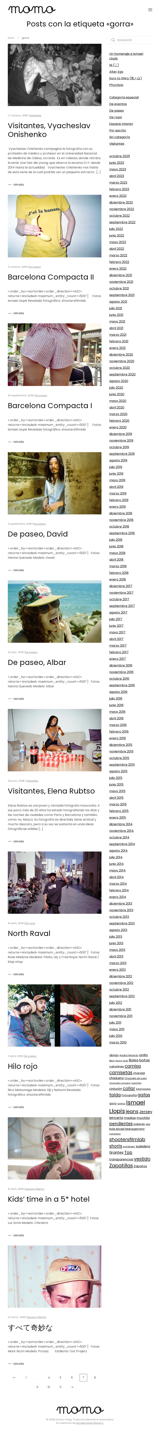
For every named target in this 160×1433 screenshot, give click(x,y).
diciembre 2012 (120, 976)
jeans (132, 1111)
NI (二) (114, 65)
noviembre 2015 (121, 751)
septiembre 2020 (122, 374)
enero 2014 (117, 897)
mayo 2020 (117, 401)
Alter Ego (116, 71)
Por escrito (117, 130)
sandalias (115, 1133)
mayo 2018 (117, 553)
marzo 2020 (118, 414)
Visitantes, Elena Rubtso (51, 791)
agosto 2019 (118, 460)
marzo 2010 (118, 1042)
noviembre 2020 (121, 361)
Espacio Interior (34, 1189)
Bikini (112, 1060)
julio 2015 (115, 778)
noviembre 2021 (121, 282)
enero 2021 (117, 348)
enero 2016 (117, 738)
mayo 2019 (117, 480)
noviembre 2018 (121, 520)
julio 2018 (115, 540)
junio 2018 (116, 546)
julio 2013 (115, 936)
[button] (150, 9)
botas (144, 1060)
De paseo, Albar (37, 662)
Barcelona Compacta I (50, 405)
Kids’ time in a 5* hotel (49, 1199)
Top (128, 1152)
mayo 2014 (117, 870)
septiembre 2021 (122, 295)
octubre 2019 (119, 447)
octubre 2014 (119, 837)
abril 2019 (116, 487)
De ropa (30, 923)
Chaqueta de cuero (135, 1078)
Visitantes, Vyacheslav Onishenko (49, 129)
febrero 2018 (119, 573)
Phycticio (116, 85)
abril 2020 (116, 407)
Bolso (134, 1060)
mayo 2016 (117, 711)
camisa (133, 1066)
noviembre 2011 (120, 1016)
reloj (148, 1124)
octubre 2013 (119, 917)
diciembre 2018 (120, 513)
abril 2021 (116, 328)
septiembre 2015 (122, 764)
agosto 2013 (118, 930)
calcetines (116, 1066)
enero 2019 (117, 506)
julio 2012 (115, 1003)
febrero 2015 (119, 811)
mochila (143, 1118)
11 (60, 1387)
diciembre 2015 (120, 745)
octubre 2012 (119, 989)
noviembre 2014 (121, 831)
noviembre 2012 (121, 983)
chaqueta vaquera (120, 1083)
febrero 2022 (119, 262)
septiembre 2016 (122, 685)
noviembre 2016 (121, 672)
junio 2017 (116, 626)
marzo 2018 (118, 566)
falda (115, 1095)
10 (49, 1387)
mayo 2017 (117, 632)
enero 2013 (117, 969)
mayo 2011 (116, 1029)
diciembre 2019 (120, 434)
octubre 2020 (119, 368)
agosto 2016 (118, 692)
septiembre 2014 (122, 844)
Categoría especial (124, 97)
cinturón (115, 1089)
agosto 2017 (118, 612)
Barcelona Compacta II (51, 277)
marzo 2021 (117, 334)
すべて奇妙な (30, 1327)
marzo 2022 (118, 255)
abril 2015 (116, 797)
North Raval (29, 933)
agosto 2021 (118, 301)
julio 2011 (115, 1022)
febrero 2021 (118, 341)
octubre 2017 (119, 599)
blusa (119, 1060)
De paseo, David (38, 534)
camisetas (120, 1073)
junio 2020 (116, 394)
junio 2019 (116, 473)
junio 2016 (116, 705)
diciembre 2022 (121, 202)
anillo (143, 1055)
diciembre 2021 (120, 275)
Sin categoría (119, 137)
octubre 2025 (119, 156)
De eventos (118, 104)
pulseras (139, 1124)
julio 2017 (115, 619)
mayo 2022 (117, 242)
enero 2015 (117, 817)
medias (130, 1118)
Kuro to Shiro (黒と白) (125, 78)
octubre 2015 (119, 758)
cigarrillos (136, 1083)
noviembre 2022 (121, 209)
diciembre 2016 (120, 665)
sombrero (129, 1146)
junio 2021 (116, 315)
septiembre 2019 (122, 454)
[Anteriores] (14, 1377)
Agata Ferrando (128, 1055)
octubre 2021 (119, 288)
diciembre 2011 (120, 1009)
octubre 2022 (119, 215)
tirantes (116, 1152)
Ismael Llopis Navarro (89, 1423)
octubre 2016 (119, 678)
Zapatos (140, 1166)
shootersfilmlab (127, 1139)
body (125, 1060)
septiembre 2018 (122, 533)
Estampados (143, 1089)
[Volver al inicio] (32, 9)
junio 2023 (116, 162)
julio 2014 (116, 857)
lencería (116, 1118)
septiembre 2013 (122, 923)
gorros (121, 1103)
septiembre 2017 (122, 606)
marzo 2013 (117, 963)
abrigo (114, 1055)
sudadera (143, 1146)
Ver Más (18, 185)
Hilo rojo (23, 1066)
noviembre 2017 (121, 592)
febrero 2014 (119, 890)
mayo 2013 (117, 950)
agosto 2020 (118, 381)
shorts (115, 1146)
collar (129, 1088)
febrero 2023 (119, 189)
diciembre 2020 (121, 354)
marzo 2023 (118, 182)
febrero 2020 (119, 420)
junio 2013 (116, 943)
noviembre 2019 (121, 440)
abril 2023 (116, 176)
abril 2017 (116, 639)
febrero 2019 (118, 500)
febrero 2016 (119, 731)
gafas (144, 1095)
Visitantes (35, 115)
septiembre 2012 (122, 996)
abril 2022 (116, 248)
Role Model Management (127, 1129)
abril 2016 (116, 718)
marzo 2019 (117, 493)
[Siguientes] (72, 1387)
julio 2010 (115, 1036)
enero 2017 (117, 659)
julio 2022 (116, 229)
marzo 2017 (118, 645)
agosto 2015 (118, 771)
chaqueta (116, 1078)
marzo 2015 (118, 804)
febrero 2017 (119, 652)
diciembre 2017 (120, 586)
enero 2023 (117, 196)
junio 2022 (116, 235)
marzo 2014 (118, 883)
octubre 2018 (119, 526)
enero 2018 (117, 579)
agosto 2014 (118, 850)
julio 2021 (115, 308)
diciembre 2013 (120, 903)
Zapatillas (121, 1165)
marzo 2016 (118, 725)
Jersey (145, 1111)
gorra (112, 1103)
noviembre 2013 (121, 910)
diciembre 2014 (120, 824)
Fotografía (129, 1095)
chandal (139, 1073)
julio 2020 (116, 387)
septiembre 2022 (122, 222)
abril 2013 (116, 956)
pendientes (121, 1123)
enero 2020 (118, 427)
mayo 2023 (117, 169)
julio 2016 (115, 698)
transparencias (121, 1159)
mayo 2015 (117, 791)
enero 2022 (117, 268)
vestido (142, 1159)
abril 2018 (116, 559)
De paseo (34, 267)
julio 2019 (115, 467)
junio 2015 (116, 784)
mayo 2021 (117, 321)
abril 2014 (116, 877)
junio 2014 (116, 864)
